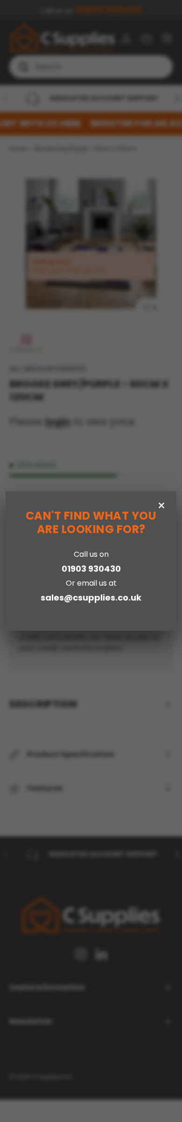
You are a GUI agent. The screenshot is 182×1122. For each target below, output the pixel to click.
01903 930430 (91, 568)
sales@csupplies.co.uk (91, 597)
